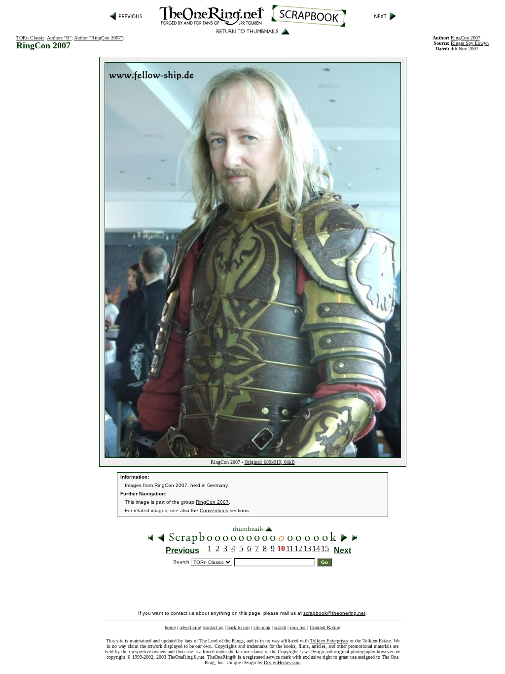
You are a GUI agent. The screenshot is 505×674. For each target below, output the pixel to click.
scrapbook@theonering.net (334, 613)
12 (298, 548)
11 (289, 548)
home (170, 627)
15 (325, 548)
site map (261, 627)
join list (298, 627)
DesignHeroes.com (282, 662)
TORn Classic (30, 37)
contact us (213, 627)
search (280, 627)
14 (316, 548)
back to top (238, 627)
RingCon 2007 (212, 502)
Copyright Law (292, 651)
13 (307, 548)
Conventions (214, 510)
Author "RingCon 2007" (98, 37)
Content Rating (325, 627)
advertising (190, 627)
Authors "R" (59, 37)
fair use (243, 651)
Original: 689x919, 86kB (270, 462)
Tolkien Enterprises (329, 640)
